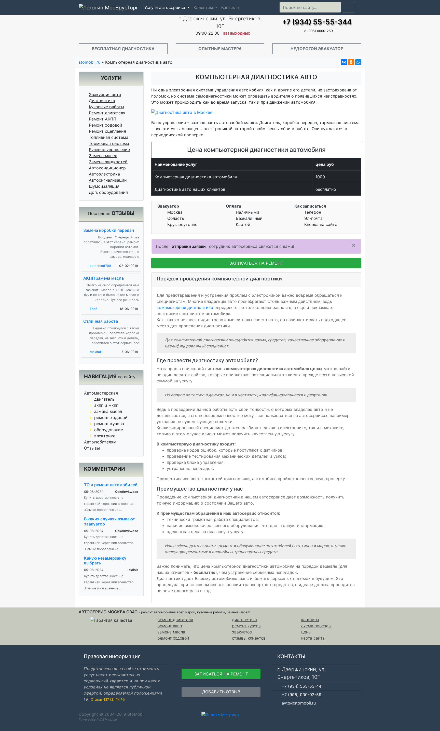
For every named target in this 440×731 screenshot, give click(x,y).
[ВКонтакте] (344, 62)
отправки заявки (189, 246)
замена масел (108, 411)
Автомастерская (101, 393)
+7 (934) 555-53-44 (301, 686)
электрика (104, 435)
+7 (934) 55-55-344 (317, 22)
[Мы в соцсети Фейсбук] (340, 714)
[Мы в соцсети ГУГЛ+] (355, 714)
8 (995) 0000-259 (318, 31)
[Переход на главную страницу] (123, 27)
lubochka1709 (100, 266)
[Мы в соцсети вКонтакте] (362, 714)
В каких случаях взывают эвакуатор (109, 521)
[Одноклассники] (351, 62)
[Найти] (348, 7)
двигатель (104, 399)
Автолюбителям (100, 441)
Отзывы (92, 448)
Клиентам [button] (204, 7)
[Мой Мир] (358, 62)
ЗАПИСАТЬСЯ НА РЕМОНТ (256, 263)
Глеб (94, 309)
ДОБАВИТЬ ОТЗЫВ (221, 691)
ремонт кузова (109, 423)
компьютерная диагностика (185, 307)
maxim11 (96, 352)
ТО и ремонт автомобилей (111, 484)
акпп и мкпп (106, 405)
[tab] (256, 280)
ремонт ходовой (111, 417)
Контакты (230, 7)
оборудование (108, 429)
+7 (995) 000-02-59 (301, 694)
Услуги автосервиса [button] (165, 7)
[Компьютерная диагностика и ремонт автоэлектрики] (256, 112)
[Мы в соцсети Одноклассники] (347, 714)
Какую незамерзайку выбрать (105, 560)
